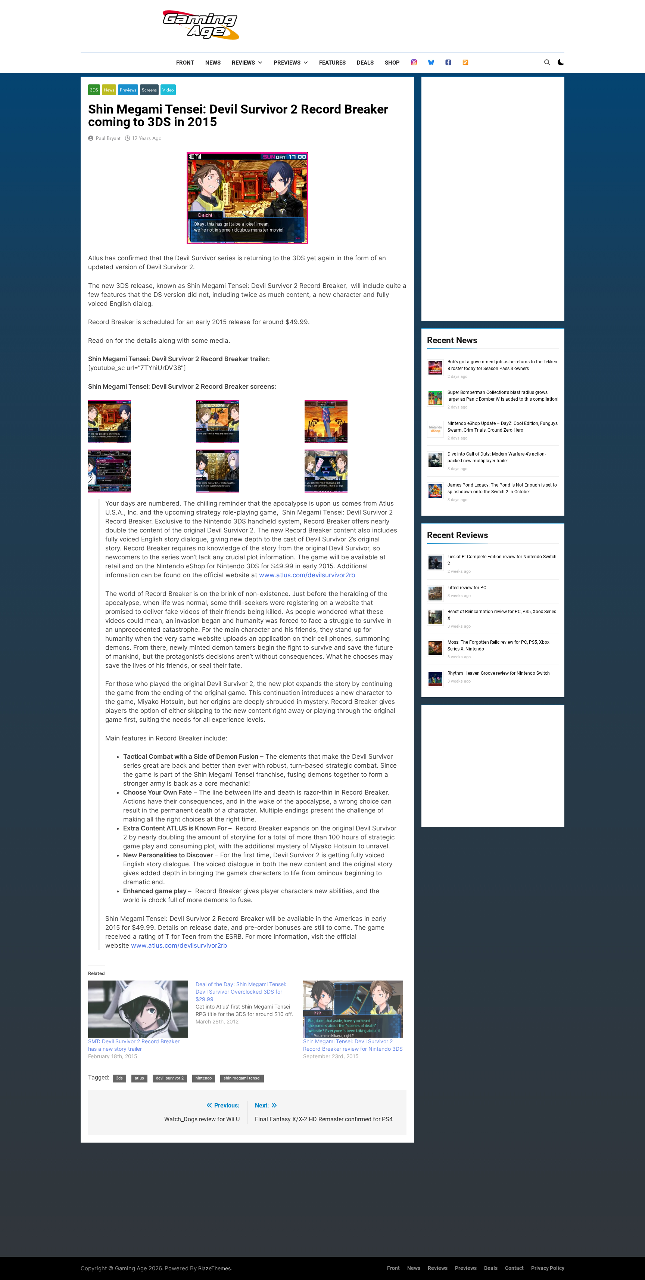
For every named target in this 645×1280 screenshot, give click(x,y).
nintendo (204, 1078)
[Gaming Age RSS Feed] (465, 63)
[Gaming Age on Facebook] (448, 63)
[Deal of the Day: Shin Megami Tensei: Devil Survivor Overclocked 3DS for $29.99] (249, 1003)
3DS (94, 90)
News (213, 62)
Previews (287, 62)
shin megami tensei (242, 1078)
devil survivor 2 (170, 1078)
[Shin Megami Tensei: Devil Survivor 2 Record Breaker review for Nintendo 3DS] (353, 1009)
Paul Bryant (108, 138)
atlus (139, 1078)
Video (168, 90)
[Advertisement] (428, 24)
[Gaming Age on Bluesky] (431, 63)
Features (332, 62)
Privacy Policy (547, 1268)
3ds (119, 1078)
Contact (514, 1268)
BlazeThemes (214, 1268)
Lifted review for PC (467, 587)
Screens (149, 90)
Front (185, 62)
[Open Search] (547, 62)
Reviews (243, 62)
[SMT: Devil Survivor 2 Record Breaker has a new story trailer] (138, 1009)
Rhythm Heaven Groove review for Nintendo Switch (499, 673)
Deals (365, 62)
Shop (392, 62)
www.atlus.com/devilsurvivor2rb (307, 575)
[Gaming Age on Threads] (414, 63)
